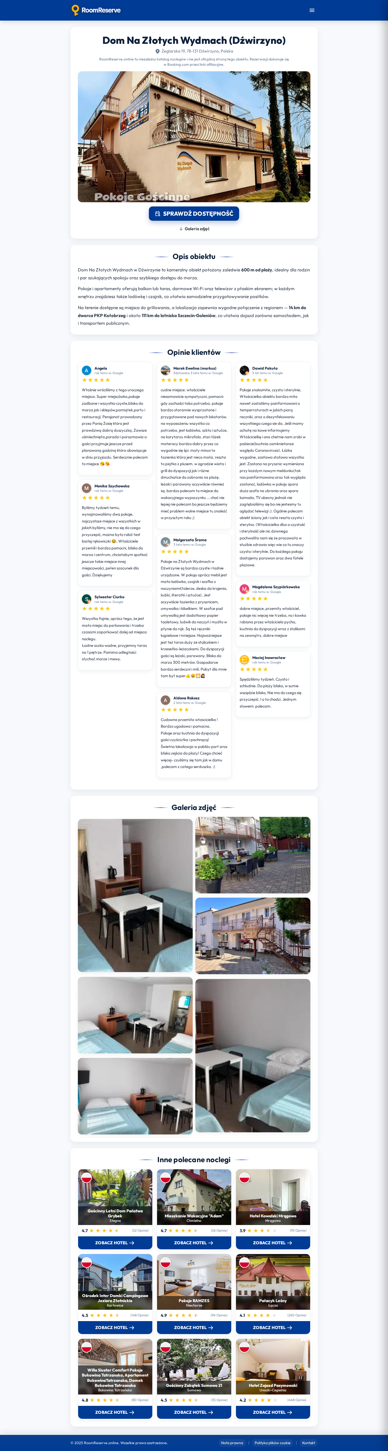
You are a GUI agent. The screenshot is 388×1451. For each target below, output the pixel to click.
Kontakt (308, 1442)
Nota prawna (232, 1442)
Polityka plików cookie (273, 1442)
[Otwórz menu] (312, 10)
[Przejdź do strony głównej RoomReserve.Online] (96, 10)
